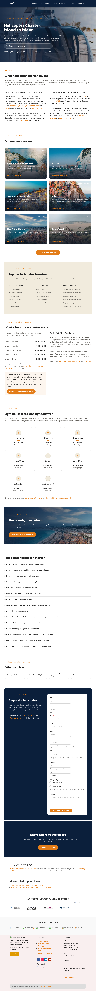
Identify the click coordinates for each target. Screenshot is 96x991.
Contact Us (82, 4)
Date (51, 750)
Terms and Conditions (72, 975)
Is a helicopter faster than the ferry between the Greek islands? (30, 634)
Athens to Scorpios (14, 306)
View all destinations (48, 252)
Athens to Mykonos (16, 106)
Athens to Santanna (15, 303)
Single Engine (57, 782)
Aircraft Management (79, 675)
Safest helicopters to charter (72, 293)
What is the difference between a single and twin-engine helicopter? (32, 617)
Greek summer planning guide (69, 361)
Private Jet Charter (12, 675)
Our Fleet (71, 4)
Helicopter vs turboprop (70, 296)
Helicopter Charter (44, 943)
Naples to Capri (37, 108)
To (51, 739)
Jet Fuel (40, 951)
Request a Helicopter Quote (22, 534)
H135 (51, 101)
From (52, 731)
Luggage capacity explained (72, 303)
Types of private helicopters (72, 306)
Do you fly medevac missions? (17, 611)
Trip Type (52, 772)
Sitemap (48, 986)
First (51, 705)
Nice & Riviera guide (42, 296)
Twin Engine (57, 786)
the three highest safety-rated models (58, 498)
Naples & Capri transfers (43, 293)
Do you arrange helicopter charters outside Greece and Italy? (29, 646)
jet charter (24, 120)
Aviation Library (59, 4)
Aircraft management (44, 948)
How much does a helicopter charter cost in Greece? (25, 564)
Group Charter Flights (35, 675)
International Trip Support (56, 675)
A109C (58, 101)
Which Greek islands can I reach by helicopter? (23, 593)
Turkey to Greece (41, 299)
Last (51, 712)
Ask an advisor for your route (21, 391)
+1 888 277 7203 (26, 716)
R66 (85, 96)
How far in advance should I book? (19, 599)
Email (52, 715)
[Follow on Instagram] (42, 959)
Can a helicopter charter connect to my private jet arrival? (28, 640)
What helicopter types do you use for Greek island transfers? (29, 605)
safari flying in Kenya (66, 118)
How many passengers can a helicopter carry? (23, 576)
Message (53, 794)
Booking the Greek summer (72, 299)
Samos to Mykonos (15, 299)
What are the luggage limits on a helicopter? (22, 582)
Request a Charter (48, 847)
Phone (52, 723)
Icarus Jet (42, 986)
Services (34, 4)
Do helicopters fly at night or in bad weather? (23, 628)
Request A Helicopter (61, 810)
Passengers (53, 762)
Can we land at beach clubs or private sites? (22, 588)
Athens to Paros (14, 296)
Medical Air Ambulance (45, 953)
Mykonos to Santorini (31, 106)
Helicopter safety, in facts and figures (23, 869)
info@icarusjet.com (15, 718)
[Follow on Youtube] (49, 959)
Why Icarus (45, 4)
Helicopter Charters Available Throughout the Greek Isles (31, 887)
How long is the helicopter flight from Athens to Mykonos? (28, 570)
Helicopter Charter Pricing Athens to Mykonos (27, 885)
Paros (7, 108)
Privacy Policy (69, 977)
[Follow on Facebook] (38, 959)
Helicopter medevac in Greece (45, 303)
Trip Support (42, 946)
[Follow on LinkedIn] (45, 959)
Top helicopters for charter (71, 289)
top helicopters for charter (33, 498)
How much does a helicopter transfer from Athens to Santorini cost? (31, 623)
